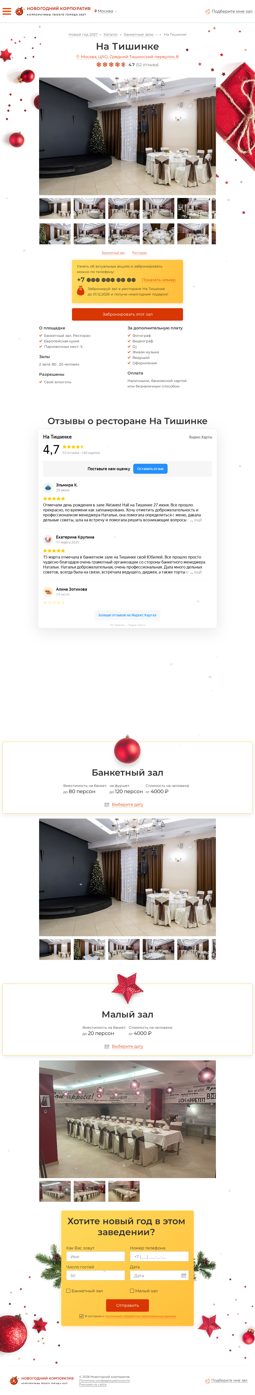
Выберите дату (127, 804)
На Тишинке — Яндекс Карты (127, 625)
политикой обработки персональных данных (140, 1316)
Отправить (127, 1305)
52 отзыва (147, 64)
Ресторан (139, 253)
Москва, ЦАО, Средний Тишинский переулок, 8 (130, 56)
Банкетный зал (113, 253)
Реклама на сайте (93, 1384)
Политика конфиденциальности (104, 1380)
